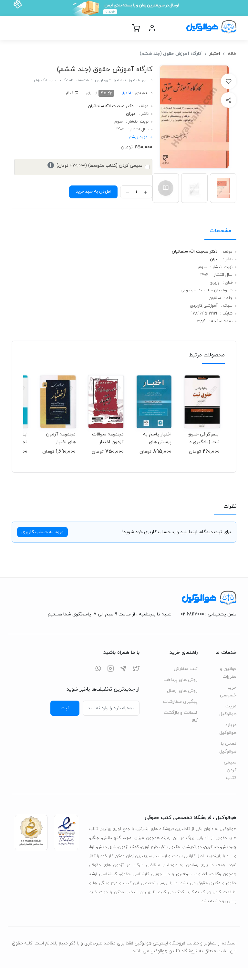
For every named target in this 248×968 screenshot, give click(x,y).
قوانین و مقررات (228, 673)
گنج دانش (111, 838)
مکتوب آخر (170, 847)
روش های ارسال (182, 691)
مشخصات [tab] (220, 230)
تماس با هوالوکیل (227, 747)
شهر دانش (106, 847)
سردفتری (183, 874)
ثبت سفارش (186, 669)
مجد (127, 838)
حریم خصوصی (228, 691)
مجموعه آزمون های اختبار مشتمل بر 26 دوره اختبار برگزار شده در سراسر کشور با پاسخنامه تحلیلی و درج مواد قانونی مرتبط (58, 438)
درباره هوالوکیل (227, 729)
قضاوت (200, 874)
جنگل (94, 838)
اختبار (214, 54)
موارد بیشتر (138, 137)
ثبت (65, 708)
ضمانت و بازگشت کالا (181, 717)
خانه (232, 54)
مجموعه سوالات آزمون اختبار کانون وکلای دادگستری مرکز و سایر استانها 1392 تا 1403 (106, 438)
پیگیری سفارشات (180, 702)
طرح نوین (149, 847)
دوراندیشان (192, 847)
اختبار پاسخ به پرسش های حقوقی (157, 438)
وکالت (215, 874)
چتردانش (228, 847)
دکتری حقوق (208, 883)
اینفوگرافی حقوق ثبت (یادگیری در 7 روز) (203, 438)
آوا (92, 847)
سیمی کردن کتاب (230, 770)
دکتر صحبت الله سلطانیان (110, 106)
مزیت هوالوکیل (227, 710)
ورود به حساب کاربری (42, 532)
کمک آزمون (128, 847)
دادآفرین (211, 847)
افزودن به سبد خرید (93, 192)
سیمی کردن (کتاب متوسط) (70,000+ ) (96, 166)
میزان (131, 114)
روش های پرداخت (180, 680)
